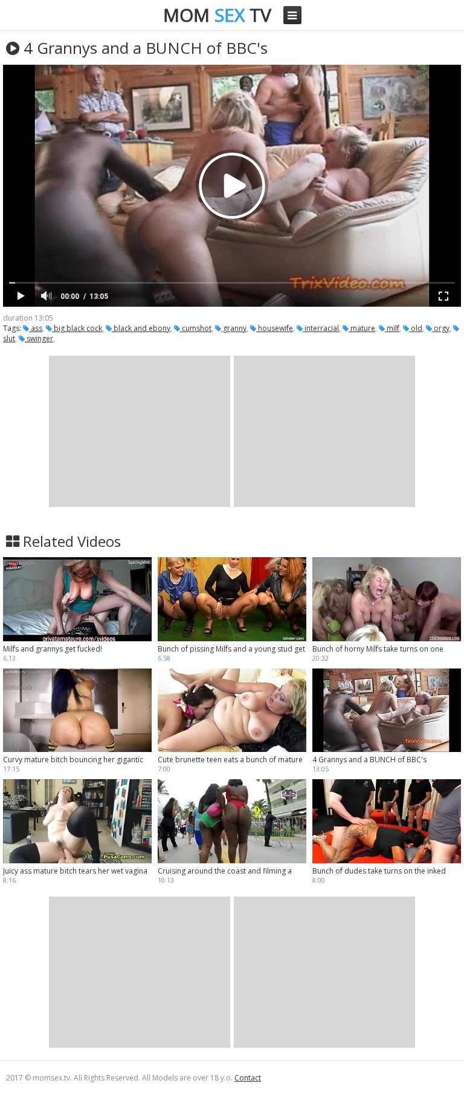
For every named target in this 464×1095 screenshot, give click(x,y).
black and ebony (141, 328)
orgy (441, 328)
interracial (321, 328)
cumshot (195, 328)
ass (35, 328)
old (415, 328)
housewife (274, 328)
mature (362, 328)
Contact (247, 1078)
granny (233, 328)
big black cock (77, 328)
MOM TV (217, 14)
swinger (39, 338)
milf (392, 328)
